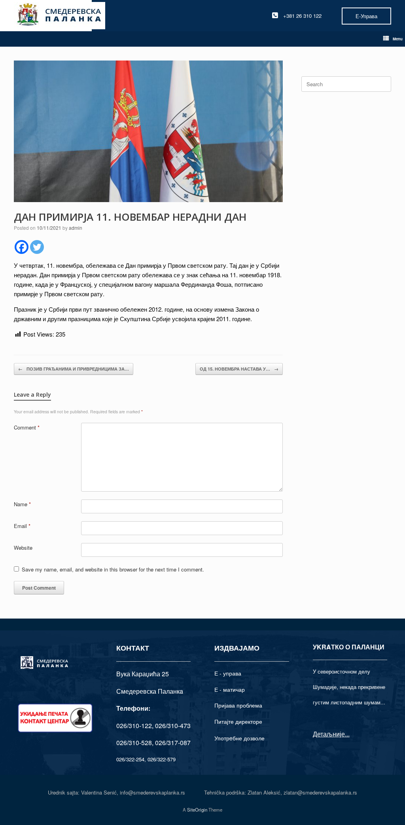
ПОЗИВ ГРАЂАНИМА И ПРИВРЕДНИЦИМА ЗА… (73, 369)
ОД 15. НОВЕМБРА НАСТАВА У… (239, 369)
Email (22, 526)
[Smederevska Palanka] (59, 15)
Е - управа (227, 673)
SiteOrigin (197, 809)
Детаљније (329, 733)
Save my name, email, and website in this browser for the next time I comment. (113, 569)
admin (75, 227)
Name (22, 504)
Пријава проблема (238, 705)
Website (23, 547)
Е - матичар (229, 689)
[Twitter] (37, 247)
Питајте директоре (238, 721)
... (347, 733)
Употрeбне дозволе (239, 738)
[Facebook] (21, 247)
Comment (27, 427)
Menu (398, 39)
